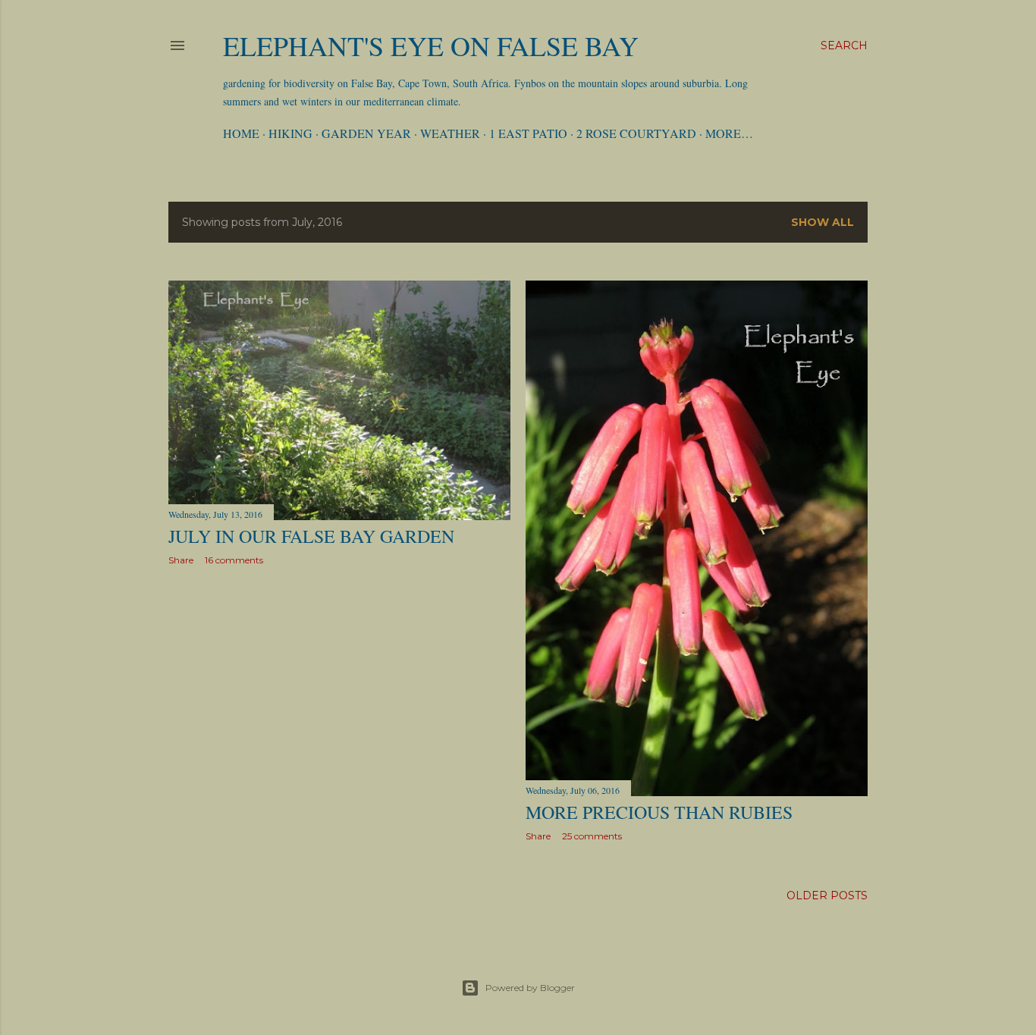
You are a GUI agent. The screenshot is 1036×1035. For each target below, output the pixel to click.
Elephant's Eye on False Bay (431, 45)
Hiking (290, 133)
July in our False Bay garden (311, 536)
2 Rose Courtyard (636, 133)
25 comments (592, 836)
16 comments (234, 560)
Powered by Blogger (530, 987)
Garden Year (366, 133)
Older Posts (827, 895)
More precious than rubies (659, 812)
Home (241, 133)
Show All (822, 222)
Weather (450, 133)
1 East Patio (528, 133)
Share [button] (180, 560)
